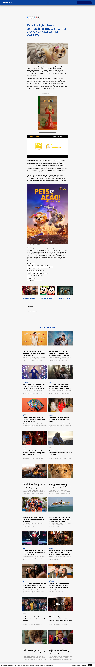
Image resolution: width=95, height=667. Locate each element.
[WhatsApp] (32, 18)
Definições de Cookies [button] (76, 665)
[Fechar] (93, 665)
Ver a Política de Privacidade (48, 665)
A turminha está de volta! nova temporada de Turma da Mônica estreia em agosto (47, 297)
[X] (7, 2)
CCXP (23, 415)
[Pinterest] (36, 18)
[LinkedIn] (34, 18)
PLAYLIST (24, 548)
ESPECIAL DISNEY (51, 548)
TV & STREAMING (25, 382)
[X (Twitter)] (30, 18)
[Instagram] (6, 2)
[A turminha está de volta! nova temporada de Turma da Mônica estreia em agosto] (47, 290)
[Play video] (47, 146)
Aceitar (90, 665)
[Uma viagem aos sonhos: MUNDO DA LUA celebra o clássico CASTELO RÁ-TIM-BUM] (30, 290)
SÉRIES (24, 581)
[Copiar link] (39, 18)
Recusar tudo (84, 665)
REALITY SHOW (51, 415)
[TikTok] (11, 2)
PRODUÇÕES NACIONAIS (26, 349)
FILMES (50, 382)
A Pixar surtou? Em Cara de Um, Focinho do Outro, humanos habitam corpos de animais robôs (65, 297)
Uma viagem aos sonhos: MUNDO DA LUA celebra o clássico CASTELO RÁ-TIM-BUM (29, 297)
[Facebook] (4, 2)
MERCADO (50, 448)
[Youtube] (9, 2)
